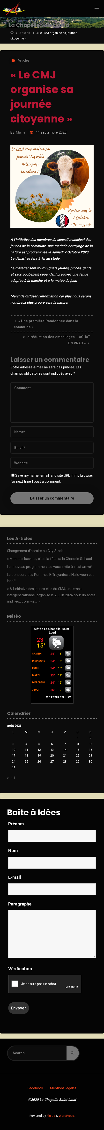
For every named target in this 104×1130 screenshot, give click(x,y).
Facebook (35, 1088)
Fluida (50, 1115)
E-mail (14, 877)
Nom (13, 850)
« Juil (11, 778)
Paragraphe (19, 903)
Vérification (20, 968)
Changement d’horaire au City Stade (35, 551)
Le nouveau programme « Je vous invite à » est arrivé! (49, 567)
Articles (24, 33)
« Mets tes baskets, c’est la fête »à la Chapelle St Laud (49, 559)
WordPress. (67, 1115)
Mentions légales (63, 1088)
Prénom (16, 823)
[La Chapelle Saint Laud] (15, 8)
